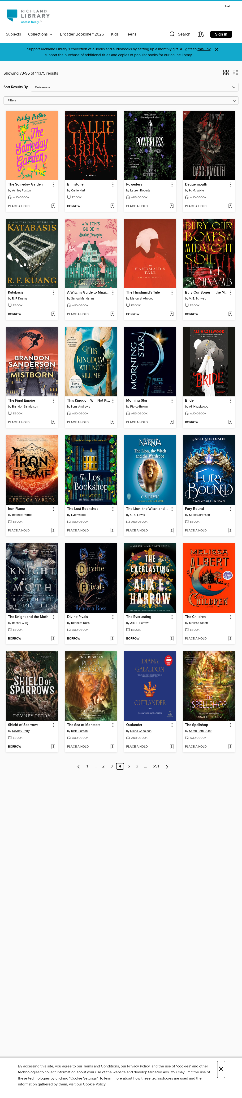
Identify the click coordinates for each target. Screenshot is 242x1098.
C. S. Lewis (137, 515)
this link (204, 49)
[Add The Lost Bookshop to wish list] (112, 531)
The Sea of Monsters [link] (83, 725)
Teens (131, 34)
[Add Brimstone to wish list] (112, 206)
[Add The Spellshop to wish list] (230, 747)
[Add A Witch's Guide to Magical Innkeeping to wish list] (112, 314)
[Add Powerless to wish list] (171, 206)
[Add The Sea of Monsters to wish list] (112, 747)
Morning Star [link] (136, 401)
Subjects (13, 34)
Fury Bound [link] (194, 509)
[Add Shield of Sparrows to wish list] (53, 747)
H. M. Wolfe (196, 190)
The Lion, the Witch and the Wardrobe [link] (147, 509)
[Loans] (201, 35)
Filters (12, 101)
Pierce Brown (139, 406)
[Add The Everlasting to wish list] (171, 639)
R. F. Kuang (19, 298)
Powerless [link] (134, 184)
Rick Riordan (79, 731)
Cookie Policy (94, 1084)
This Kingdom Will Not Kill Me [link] (88, 401)
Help (228, 6)
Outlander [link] (134, 725)
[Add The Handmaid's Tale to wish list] (171, 314)
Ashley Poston (21, 190)
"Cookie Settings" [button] (83, 1078)
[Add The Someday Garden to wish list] (53, 206)
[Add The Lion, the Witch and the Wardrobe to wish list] (171, 531)
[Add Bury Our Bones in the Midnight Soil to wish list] (230, 314)
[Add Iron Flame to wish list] (53, 531)
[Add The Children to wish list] (230, 639)
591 (155, 766)
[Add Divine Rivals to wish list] (112, 639)
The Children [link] (195, 617)
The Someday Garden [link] (25, 184)
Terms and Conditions (101, 1066)
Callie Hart (78, 190)
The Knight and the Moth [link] (28, 617)
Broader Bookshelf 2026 (82, 34)
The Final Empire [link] (21, 401)
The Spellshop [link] (196, 725)
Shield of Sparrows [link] (23, 725)
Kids (115, 34)
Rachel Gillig (20, 623)
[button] (179, 35)
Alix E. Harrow (139, 623)
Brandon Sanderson (25, 406)
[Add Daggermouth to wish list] (230, 206)
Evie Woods (78, 515)
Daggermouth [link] (196, 184)
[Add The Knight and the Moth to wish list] (53, 639)
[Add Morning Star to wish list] (171, 422)
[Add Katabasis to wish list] (53, 314)
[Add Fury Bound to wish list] (230, 531)
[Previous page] (78, 766)
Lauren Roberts (140, 190)
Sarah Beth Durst (200, 731)
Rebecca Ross (80, 623)
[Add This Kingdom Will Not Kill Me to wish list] (112, 422)
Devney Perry (21, 731)
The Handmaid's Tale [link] (143, 292)
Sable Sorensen (199, 515)
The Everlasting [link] (138, 617)
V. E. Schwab (197, 298)
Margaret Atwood (141, 298)
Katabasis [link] (15, 292)
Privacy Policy (138, 1066)
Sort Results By (16, 87)
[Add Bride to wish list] (230, 422)
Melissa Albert (198, 623)
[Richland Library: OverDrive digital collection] (28, 16)
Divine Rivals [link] (77, 617)
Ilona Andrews (80, 406)
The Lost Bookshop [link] (83, 509)
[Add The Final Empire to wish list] (53, 422)
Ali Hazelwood (198, 406)
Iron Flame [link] (16, 509)
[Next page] (167, 766)
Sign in (221, 34)
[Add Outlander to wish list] (171, 747)
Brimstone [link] (75, 184)
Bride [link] (189, 401)
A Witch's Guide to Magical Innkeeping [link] (88, 292)
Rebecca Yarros (22, 515)
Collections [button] (39, 34)
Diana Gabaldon (140, 731)
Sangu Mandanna (83, 298)
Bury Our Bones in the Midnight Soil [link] (206, 292)
